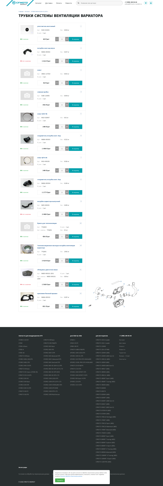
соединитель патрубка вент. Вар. (49, 136)
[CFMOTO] (20, 3)
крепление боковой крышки (47, 293)
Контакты (122, 359)
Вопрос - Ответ (124, 356)
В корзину (75, 39)
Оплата (59, 3)
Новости (68, 3)
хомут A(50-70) (42, 114)
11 (80, 269)
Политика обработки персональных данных (110, 474)
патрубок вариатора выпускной (48, 201)
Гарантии (122, 353)
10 (80, 223)
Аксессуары (23, 467)
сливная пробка (42, 92)
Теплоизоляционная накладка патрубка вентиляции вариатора (56, 247)
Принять (60, 480)
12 (80, 293)
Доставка (48, 3)
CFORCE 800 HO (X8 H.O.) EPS (39, 11)
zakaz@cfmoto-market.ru (133, 4)
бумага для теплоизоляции (47, 223)
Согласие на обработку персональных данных (34, 474)
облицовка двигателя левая (47, 270)
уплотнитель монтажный (46, 26)
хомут (39, 70)
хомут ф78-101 (42, 158)
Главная (21, 11)
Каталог (38, 3)
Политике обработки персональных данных (71, 476)
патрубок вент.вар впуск (46, 48)
